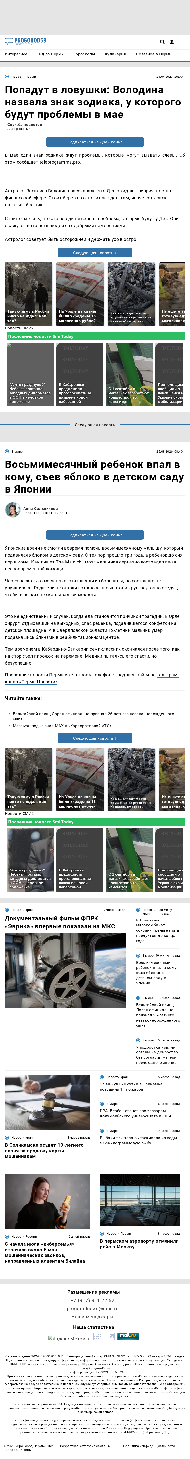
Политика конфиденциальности (149, 1446)
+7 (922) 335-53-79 (109, 1372)
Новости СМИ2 (19, 328)
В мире (17, 451)
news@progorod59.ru (95, 1368)
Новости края (22, 910)
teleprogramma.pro (60, 162)
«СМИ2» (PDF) (134, 1432)
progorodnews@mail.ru (92, 1308)
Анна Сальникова (40, 508)
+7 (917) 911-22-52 (92, 1300)
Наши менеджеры (92, 1317)
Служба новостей (24, 124)
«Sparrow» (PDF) (158, 1432)
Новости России (24, 1236)
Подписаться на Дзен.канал (95, 142)
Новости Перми (23, 76)
